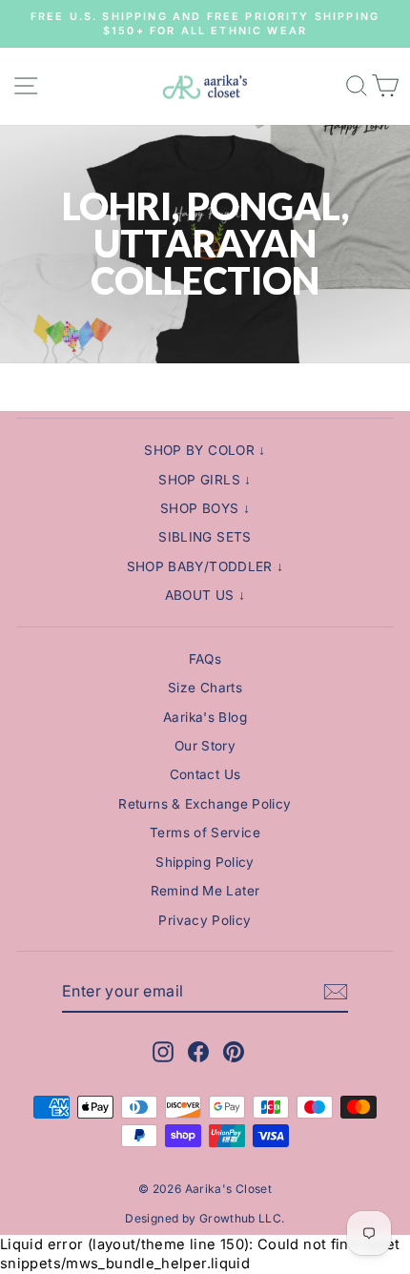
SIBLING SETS (204, 537)
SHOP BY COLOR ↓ (205, 450)
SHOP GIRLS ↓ (204, 479)
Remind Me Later (205, 890)
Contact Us (205, 774)
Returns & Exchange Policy (204, 804)
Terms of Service (205, 832)
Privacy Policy (204, 920)
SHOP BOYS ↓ (205, 508)
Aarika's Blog (205, 717)
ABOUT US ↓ (205, 595)
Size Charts (205, 687)
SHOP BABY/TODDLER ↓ (205, 566)
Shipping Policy (205, 862)
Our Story (205, 745)
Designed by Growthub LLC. (204, 1218)
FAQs (205, 659)
